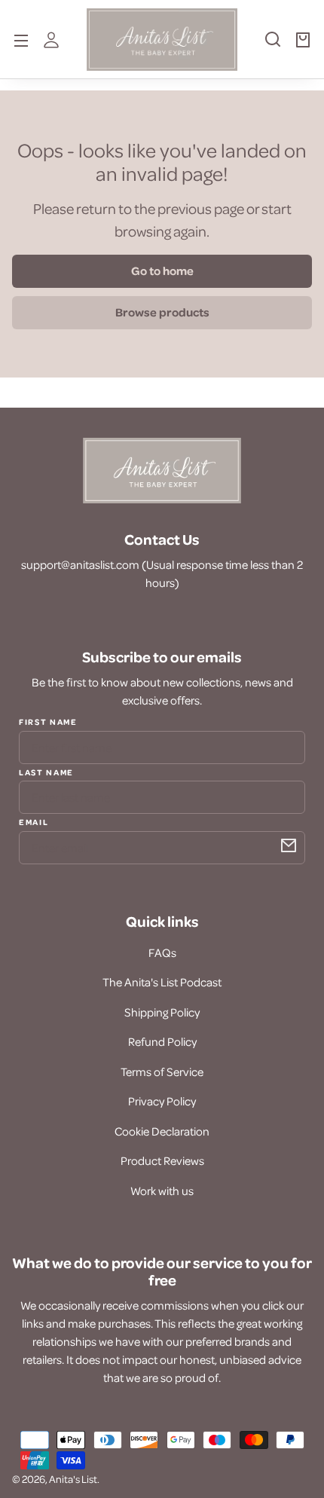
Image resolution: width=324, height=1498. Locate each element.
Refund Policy (162, 1041)
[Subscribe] (288, 845)
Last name (46, 771)
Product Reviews (162, 1160)
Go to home (162, 270)
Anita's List (73, 1478)
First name (48, 721)
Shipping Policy (162, 1012)
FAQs (162, 952)
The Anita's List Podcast (162, 981)
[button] (273, 45)
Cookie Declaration (162, 1131)
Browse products (162, 311)
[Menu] (21, 39)
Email (33, 821)
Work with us (162, 1190)
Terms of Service (162, 1071)
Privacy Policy (162, 1100)
